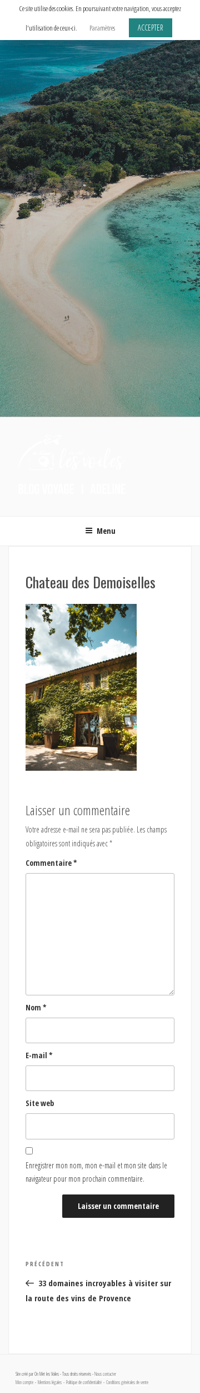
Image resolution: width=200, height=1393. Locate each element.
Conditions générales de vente (127, 1382)
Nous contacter (105, 1374)
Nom (36, 1007)
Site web (40, 1103)
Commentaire (51, 862)
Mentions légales (50, 1382)
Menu (106, 531)
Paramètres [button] (102, 28)
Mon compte (24, 1382)
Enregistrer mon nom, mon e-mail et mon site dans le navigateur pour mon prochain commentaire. (96, 1172)
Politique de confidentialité (84, 1382)
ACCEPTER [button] (150, 27)
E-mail (39, 1055)
